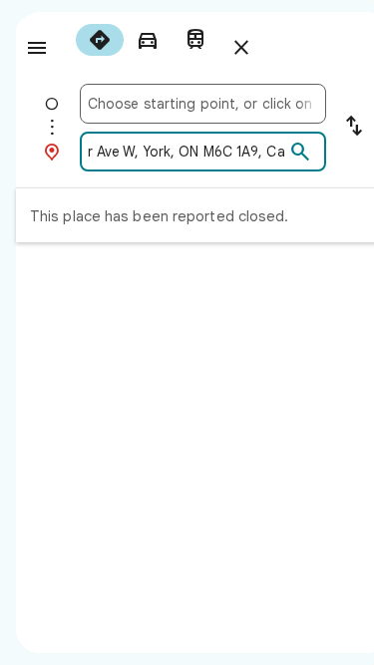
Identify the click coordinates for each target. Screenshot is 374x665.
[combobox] (203, 104)
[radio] (100, 40)
